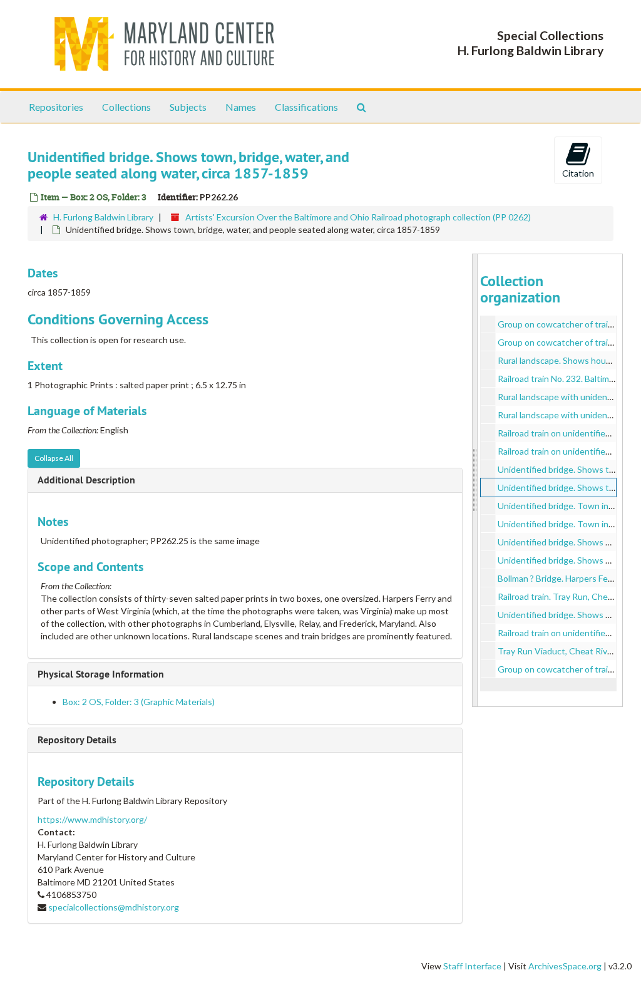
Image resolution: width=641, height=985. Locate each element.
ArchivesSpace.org (565, 966)
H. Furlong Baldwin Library (103, 217)
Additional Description (86, 480)
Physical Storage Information (101, 674)
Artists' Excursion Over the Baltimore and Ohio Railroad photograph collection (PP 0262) (358, 217)
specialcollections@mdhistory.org (113, 907)
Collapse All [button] (53, 458)
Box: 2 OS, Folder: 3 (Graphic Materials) (139, 701)
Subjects (188, 107)
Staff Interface (472, 966)
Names (240, 107)
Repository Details (77, 739)
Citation (578, 173)
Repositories (56, 107)
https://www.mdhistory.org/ (92, 819)
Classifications (306, 107)
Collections (126, 107)
